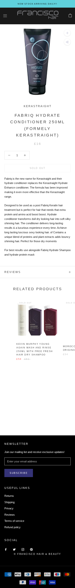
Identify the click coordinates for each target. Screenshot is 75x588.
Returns (9, 495)
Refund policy (12, 527)
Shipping (9, 502)
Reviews (9, 514)
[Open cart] (70, 15)
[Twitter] (14, 549)
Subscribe (19, 473)
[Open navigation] (5, 15)
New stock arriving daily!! (37, 4)
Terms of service (14, 520)
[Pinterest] (31, 549)
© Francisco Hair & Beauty (37, 554)
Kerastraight (38, 106)
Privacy (8, 508)
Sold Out (38, 168)
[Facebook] (5, 549)
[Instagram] (22, 549)
